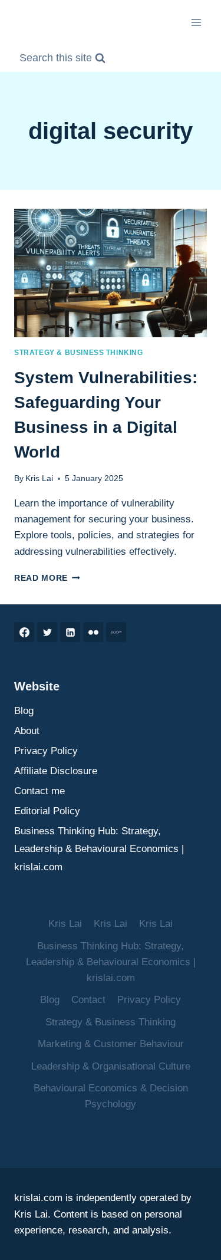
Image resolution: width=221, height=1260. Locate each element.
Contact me (39, 791)
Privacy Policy (46, 750)
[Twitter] (47, 632)
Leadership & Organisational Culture (110, 1066)
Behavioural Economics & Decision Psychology (111, 1096)
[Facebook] (24, 632)
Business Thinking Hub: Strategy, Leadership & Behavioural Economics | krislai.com (99, 849)
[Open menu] (196, 22)
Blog (24, 710)
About (26, 730)
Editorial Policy (47, 811)
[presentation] (110, 273)
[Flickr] (93, 632)
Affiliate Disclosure (55, 771)
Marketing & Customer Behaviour (111, 1044)
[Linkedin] (70, 632)
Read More (47, 578)
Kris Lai (39, 478)
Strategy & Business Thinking (78, 352)
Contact (88, 999)
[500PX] (116, 632)
